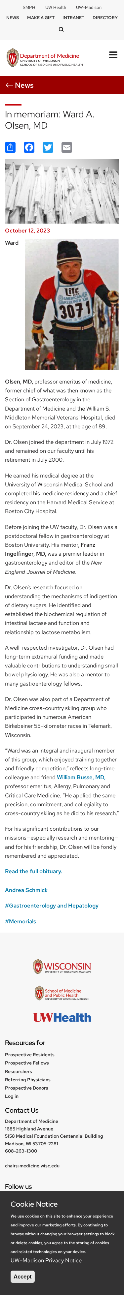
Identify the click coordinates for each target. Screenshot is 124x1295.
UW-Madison (89, 7)
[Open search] (62, 30)
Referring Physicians (28, 1080)
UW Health (55, 7)
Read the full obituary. (33, 871)
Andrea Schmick (26, 890)
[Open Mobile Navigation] (113, 55)
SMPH (29, 7)
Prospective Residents (30, 1055)
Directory (105, 17)
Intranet (73, 17)
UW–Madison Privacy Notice (46, 1260)
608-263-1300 (21, 1151)
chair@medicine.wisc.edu (32, 1166)
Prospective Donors (26, 1088)
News (12, 17)
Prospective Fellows (27, 1063)
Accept (23, 1277)
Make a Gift (41, 17)
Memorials (22, 921)
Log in (12, 1096)
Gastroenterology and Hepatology (54, 905)
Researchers (18, 1071)
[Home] (44, 58)
